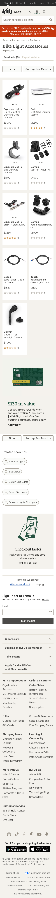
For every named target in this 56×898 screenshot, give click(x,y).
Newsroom (35, 787)
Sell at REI (8, 783)
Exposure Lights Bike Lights (23, 502)
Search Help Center (13, 810)
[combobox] (28, 19)
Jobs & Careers (10, 774)
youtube (39, 834)
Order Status (36, 685)
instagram (9, 834)
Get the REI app (28, 562)
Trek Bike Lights (17, 461)
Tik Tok (16, 834)
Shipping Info (37, 707)
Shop (17, 11)
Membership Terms (27, 889)
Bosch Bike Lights (18, 492)
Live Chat (7, 819)
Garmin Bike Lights (18, 482)
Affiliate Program (12, 788)
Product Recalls (14, 885)
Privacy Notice (13, 877)
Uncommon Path (39, 752)
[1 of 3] (13, 162)
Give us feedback (20, 584)
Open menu (51, 11)
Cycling (5, 40)
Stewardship (36, 796)
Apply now (14, 424)
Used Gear (8, 756)
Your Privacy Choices (39, 872)
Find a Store (9, 815)
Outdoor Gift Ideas (13, 720)
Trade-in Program (12, 760)
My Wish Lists (10, 698)
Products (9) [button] (12, 57)
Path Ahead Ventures (41, 756)
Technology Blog (39, 792)
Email (5, 606)
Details (45, 599)
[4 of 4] (17, 104)
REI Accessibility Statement (28, 893)
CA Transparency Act (38, 885)
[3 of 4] (15, 104)
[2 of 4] (14, 104)
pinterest (31, 834)
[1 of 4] (12, 104)
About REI (35, 774)
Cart (44, 11)
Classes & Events (38, 747)
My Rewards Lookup (14, 693)
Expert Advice (31, 57)
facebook (24, 834)
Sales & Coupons (39, 720)
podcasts (46, 834)
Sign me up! (28, 620)
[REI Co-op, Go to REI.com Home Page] (7, 11)
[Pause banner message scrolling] (52, 28)
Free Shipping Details (41, 725)
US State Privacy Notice (38, 877)
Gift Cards (8, 725)
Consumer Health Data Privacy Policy (28, 881)
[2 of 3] (14, 162)
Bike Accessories (19, 40)
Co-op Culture (10, 779)
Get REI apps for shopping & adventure (28, 843)
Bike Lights (35, 40)
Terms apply (38, 419)
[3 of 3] (16, 162)
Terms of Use (12, 872)
